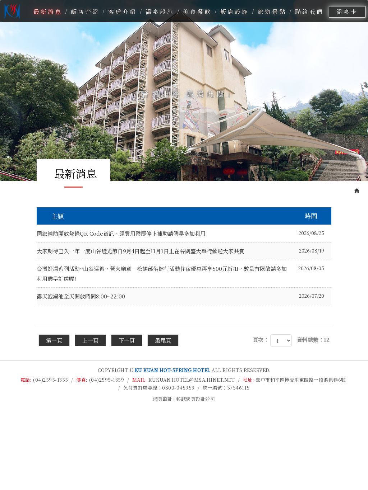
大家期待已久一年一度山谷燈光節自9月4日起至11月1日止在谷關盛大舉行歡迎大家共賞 (180, 251)
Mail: (139, 379)
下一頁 (127, 340)
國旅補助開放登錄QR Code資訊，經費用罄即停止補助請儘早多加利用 (180, 233)
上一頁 (90, 340)
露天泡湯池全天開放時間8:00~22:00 (180, 296)
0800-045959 (178, 387)
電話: (26, 379)
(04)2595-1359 (106, 379)
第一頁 (54, 340)
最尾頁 (163, 340)
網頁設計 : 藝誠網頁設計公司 (184, 398)
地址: (248, 379)
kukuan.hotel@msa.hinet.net (191, 379)
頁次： (261, 339)
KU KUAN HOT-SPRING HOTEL (11, 11)
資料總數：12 (313, 339)
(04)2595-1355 (50, 379)
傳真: (81, 379)
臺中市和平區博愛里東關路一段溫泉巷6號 (301, 379)
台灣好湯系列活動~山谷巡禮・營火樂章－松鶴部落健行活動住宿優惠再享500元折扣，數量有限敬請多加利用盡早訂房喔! (180, 273)
